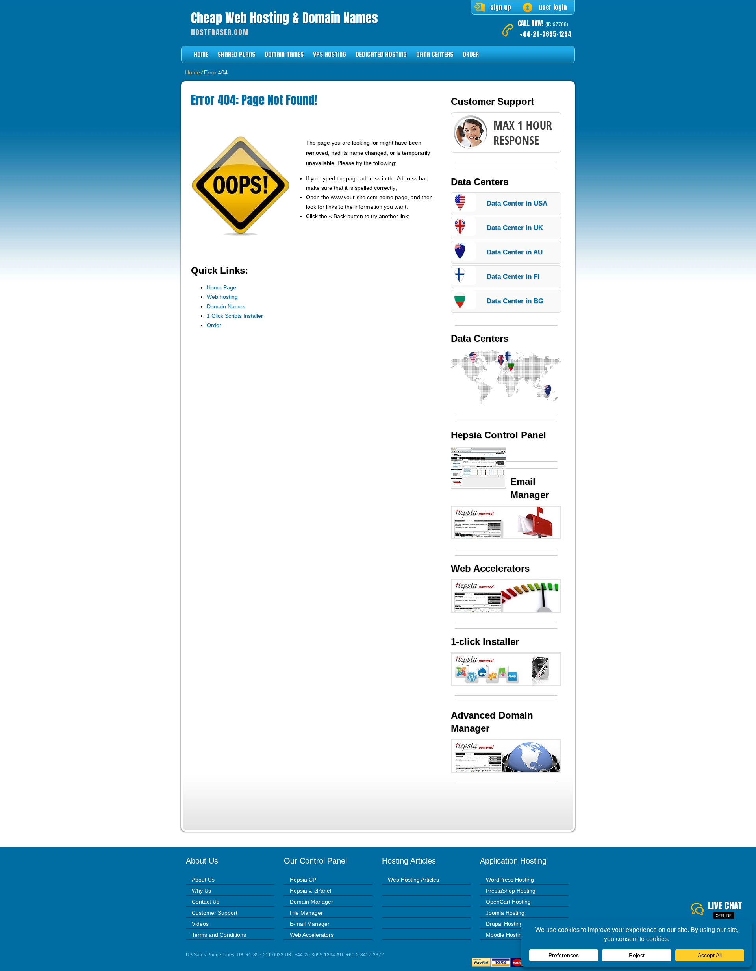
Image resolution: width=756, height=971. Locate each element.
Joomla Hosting (505, 913)
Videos (200, 924)
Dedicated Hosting (381, 54)
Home (201, 54)
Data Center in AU (515, 252)
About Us (203, 879)
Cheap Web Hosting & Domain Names (284, 18)
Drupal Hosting (504, 924)
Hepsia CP (303, 879)
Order (471, 54)
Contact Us (205, 902)
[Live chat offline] (723, 911)
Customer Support (214, 913)
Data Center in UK (515, 228)
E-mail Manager (310, 924)
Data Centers (434, 54)
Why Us (201, 891)
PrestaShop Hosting (511, 891)
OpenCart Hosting (508, 902)
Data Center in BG (515, 301)
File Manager (306, 913)
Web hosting (222, 297)
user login (553, 7)
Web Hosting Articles (413, 879)
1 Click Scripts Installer (235, 316)
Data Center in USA (517, 203)
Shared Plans (236, 54)
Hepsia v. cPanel (310, 891)
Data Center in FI (513, 276)
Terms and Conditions (219, 935)
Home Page (221, 287)
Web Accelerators (312, 935)
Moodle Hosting (505, 935)
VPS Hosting (329, 54)
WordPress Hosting (510, 879)
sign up (500, 7)
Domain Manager (311, 902)
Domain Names (284, 54)
